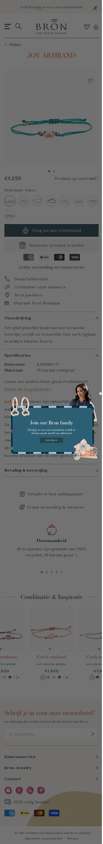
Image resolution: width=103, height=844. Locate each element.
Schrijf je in (51, 440)
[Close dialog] (100, 393)
